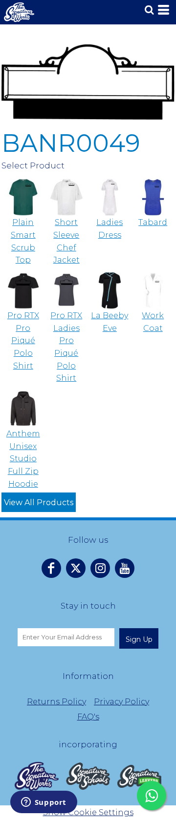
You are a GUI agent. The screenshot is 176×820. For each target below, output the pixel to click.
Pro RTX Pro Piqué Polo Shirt (23, 340)
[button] (37, 776)
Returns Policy (56, 701)
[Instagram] (100, 568)
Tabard (152, 222)
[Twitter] (76, 568)
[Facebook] (51, 568)
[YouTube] (124, 568)
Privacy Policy (121, 701)
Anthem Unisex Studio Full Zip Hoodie (23, 458)
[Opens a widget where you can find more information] (43, 803)
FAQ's (88, 716)
